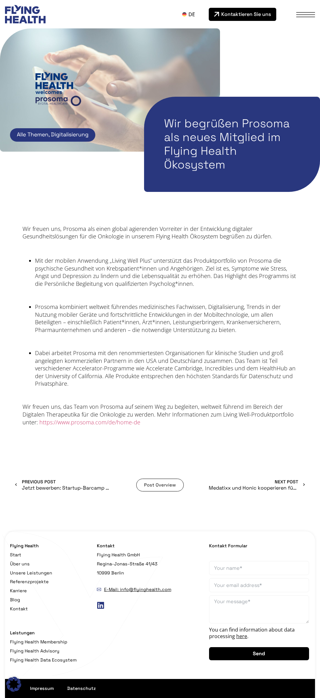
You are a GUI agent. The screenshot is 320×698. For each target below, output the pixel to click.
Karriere (18, 590)
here (241, 636)
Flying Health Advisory (34, 651)
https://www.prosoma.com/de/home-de (89, 422)
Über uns (20, 564)
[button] (14, 684)
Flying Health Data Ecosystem (43, 660)
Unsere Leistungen (31, 573)
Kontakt (19, 609)
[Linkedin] (100, 605)
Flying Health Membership (38, 642)
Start (15, 555)
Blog (15, 600)
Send (259, 653)
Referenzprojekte (29, 581)
